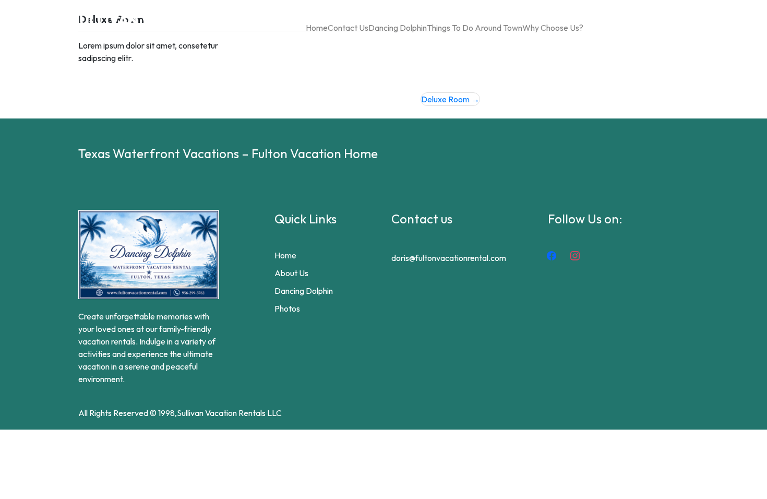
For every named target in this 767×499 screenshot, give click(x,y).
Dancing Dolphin (397, 27)
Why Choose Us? (552, 27)
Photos (287, 308)
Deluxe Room (445, 99)
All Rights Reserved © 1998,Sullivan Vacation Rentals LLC (180, 413)
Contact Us (348, 27)
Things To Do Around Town (474, 27)
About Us (291, 273)
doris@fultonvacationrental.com (448, 258)
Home (317, 27)
